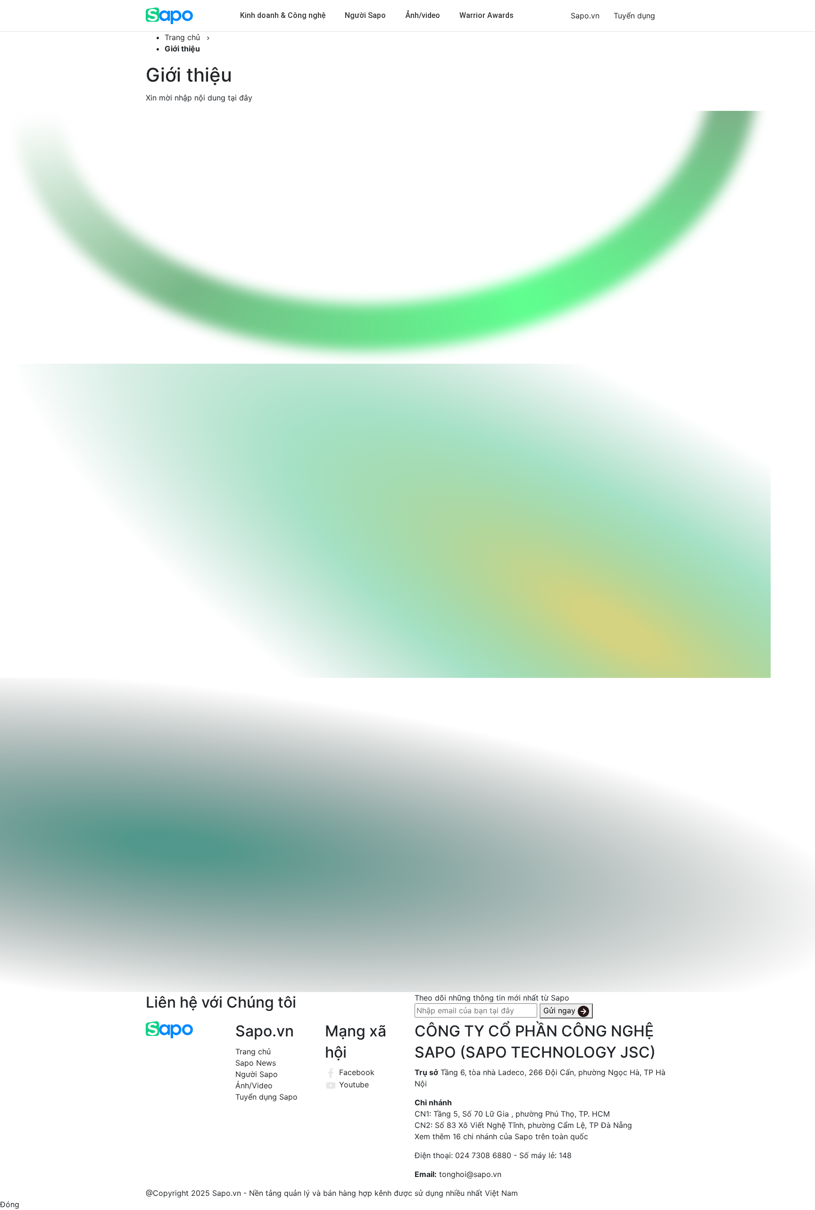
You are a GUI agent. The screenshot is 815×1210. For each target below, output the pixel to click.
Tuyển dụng (634, 15)
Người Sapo (365, 15)
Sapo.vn (585, 15)
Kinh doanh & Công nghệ (282, 15)
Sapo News (255, 1063)
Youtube (353, 1084)
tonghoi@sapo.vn (470, 1174)
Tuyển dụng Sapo (266, 1097)
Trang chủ (253, 1051)
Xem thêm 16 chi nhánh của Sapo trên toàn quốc (501, 1136)
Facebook (355, 1072)
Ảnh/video (422, 15)
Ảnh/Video (254, 1085)
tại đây (240, 97)
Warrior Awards (486, 15)
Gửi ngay (560, 1010)
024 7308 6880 (483, 1155)
